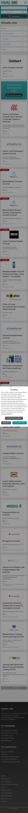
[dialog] (14, 406)
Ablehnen (6, 422)
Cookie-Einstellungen (14, 418)
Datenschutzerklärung (6, 414)
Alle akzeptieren (19, 422)
